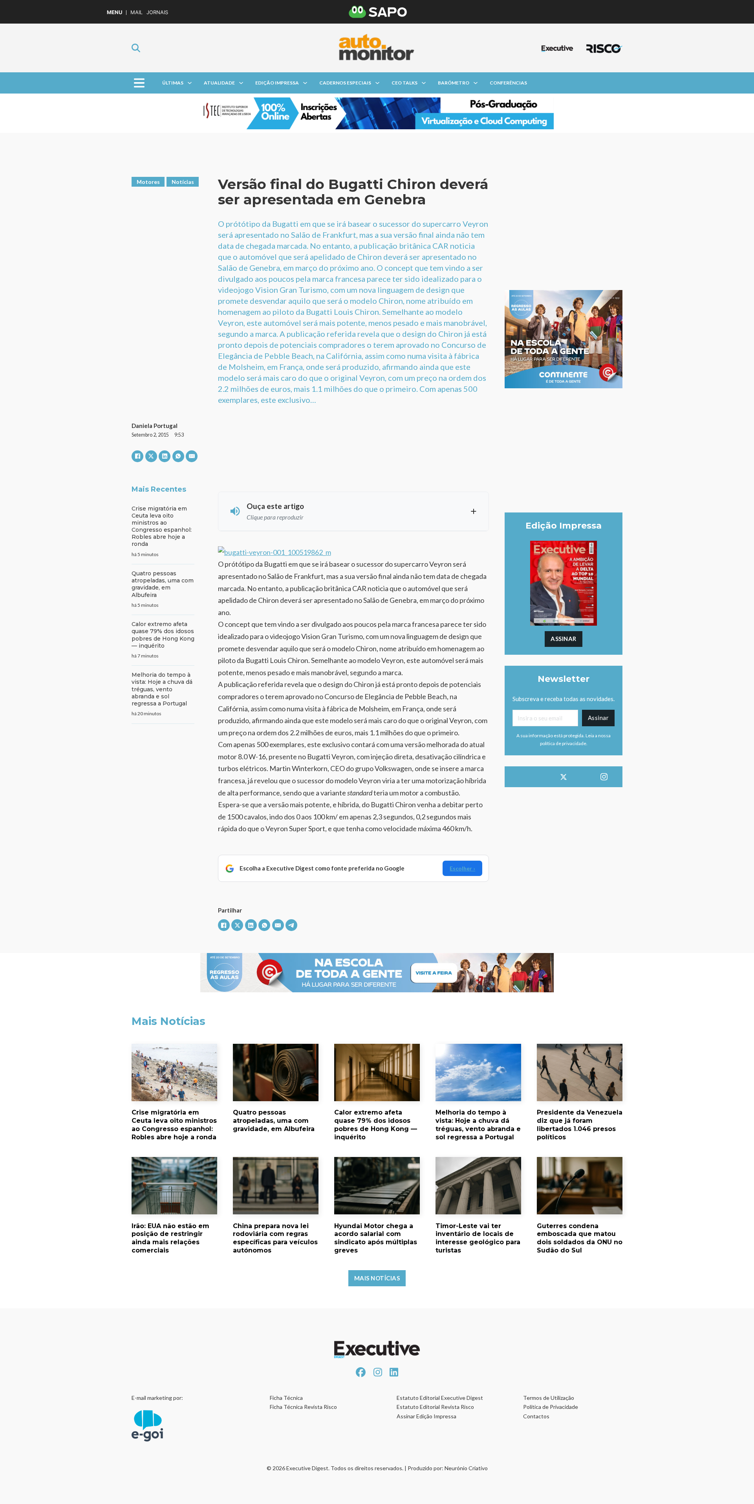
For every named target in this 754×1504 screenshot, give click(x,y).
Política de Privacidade (550, 1406)
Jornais (157, 12)
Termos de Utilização (548, 1397)
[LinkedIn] (164, 456)
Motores (148, 181)
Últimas (172, 83)
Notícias (183, 181)
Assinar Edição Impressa (426, 1416)
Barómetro (453, 83)
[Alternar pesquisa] (136, 48)
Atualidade (219, 83)
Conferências (508, 83)
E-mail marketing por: (157, 1397)
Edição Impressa (277, 83)
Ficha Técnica (286, 1397)
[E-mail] (192, 456)
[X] (151, 456)
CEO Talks (404, 83)
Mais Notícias (377, 1278)
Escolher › (462, 868)
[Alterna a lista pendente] (189, 83)
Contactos (536, 1416)
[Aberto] (139, 83)
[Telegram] (291, 925)
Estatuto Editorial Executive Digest (440, 1397)
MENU (114, 12)
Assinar (563, 638)
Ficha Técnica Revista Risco (303, 1406)
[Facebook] (137, 456)
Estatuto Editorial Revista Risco (435, 1406)
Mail (136, 12)
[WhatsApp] (178, 456)
